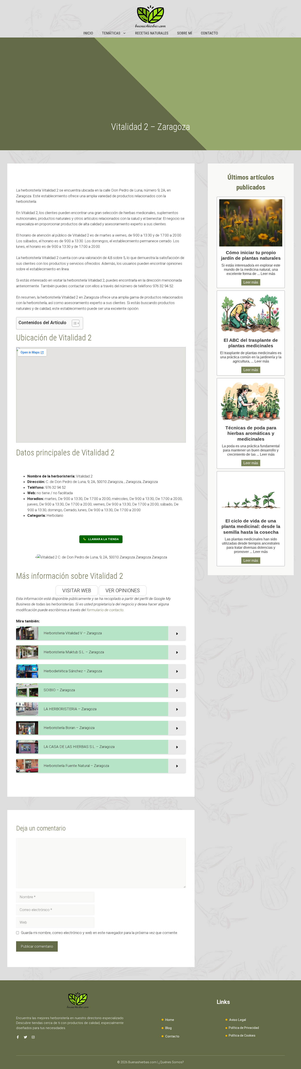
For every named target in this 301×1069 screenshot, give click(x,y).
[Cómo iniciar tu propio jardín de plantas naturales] (250, 223)
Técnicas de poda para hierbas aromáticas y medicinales (250, 433)
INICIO (88, 33)
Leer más (268, 274)
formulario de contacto (105, 610)
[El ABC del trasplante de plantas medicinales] (250, 313)
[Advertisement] (150, 88)
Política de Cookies (242, 1035)
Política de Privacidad (244, 1028)
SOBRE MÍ (184, 33)
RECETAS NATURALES (151, 33)
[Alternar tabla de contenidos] (73, 323)
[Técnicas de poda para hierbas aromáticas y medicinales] (250, 401)
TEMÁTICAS (111, 33)
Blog (168, 1028)
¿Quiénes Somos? (171, 1062)
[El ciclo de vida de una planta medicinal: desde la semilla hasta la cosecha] (250, 494)
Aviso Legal (237, 1020)
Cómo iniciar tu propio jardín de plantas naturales (251, 255)
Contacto (172, 1036)
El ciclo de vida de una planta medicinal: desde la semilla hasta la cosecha (250, 526)
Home (169, 1020)
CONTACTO (209, 33)
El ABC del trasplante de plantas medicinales (251, 343)
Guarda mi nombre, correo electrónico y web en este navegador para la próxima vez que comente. (99, 932)
